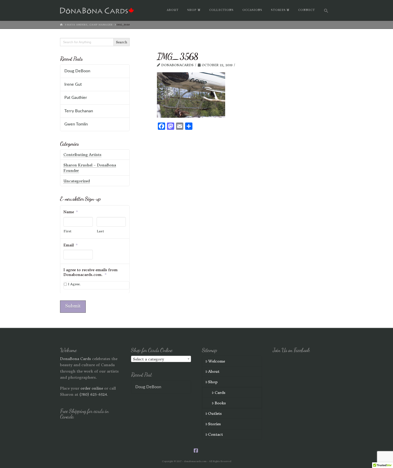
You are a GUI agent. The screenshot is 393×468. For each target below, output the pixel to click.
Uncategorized (76, 181)
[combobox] (161, 359)
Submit (73, 306)
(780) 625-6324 (93, 394)
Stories (214, 424)
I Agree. (74, 284)
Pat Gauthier (75, 98)
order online (92, 388)
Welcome (216, 361)
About (213, 371)
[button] (326, 10)
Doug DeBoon (77, 71)
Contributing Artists (82, 154)
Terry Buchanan (78, 111)
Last (100, 231)
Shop (213, 382)
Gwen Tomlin (76, 124)
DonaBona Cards (75, 358)
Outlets (215, 413)
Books (220, 403)
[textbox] (161, 359)
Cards (220, 392)
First (68, 231)
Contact (215, 434)
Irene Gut (73, 84)
